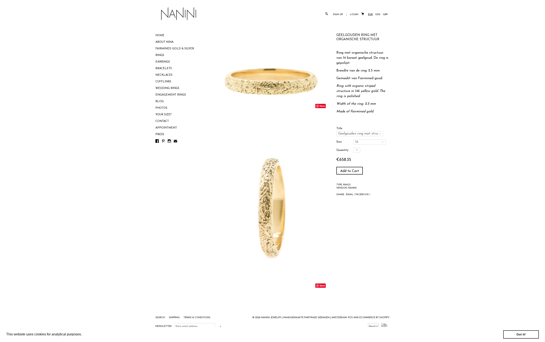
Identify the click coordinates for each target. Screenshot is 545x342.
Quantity (342, 150)
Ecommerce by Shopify (374, 317)
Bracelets (163, 68)
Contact (162, 121)
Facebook (362, 194)
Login (354, 14)
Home (159, 35)
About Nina (164, 42)
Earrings (162, 61)
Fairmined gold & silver (174, 48)
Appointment (166, 127)
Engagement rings (170, 94)
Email (349, 194)
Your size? (163, 114)
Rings (159, 55)
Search (160, 317)
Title (339, 128)
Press (159, 134)
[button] (83, 334)
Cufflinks (163, 81)
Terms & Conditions (197, 317)
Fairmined (357, 111)
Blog (159, 101)
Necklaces (163, 75)
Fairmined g (367, 78)
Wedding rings (167, 88)
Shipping (174, 317)
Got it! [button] (521, 334)
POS (350, 317)
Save (322, 105)
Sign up (338, 14)
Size (339, 141)
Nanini (352, 188)
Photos (161, 108)
